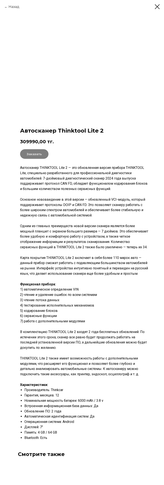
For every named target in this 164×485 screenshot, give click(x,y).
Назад (14, 7)
